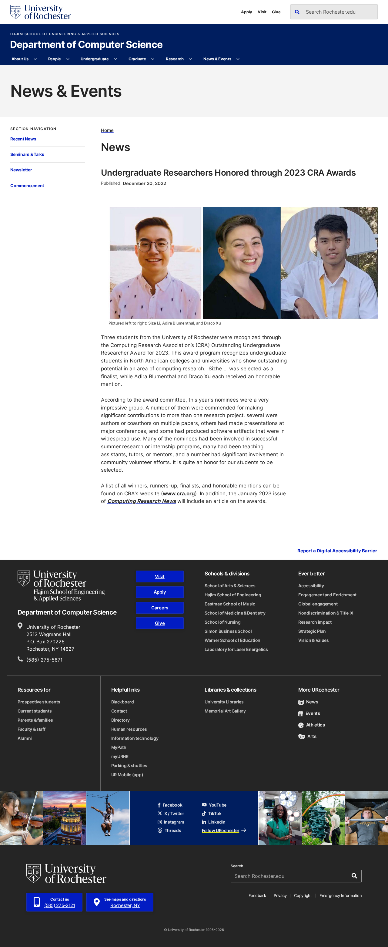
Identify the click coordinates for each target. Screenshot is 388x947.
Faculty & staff (31, 729)
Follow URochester (220, 830)
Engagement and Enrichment (327, 595)
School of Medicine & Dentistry (235, 613)
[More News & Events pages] (238, 59)
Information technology (135, 738)
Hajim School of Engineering (233, 595)
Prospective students (39, 702)
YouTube (217, 805)
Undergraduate (95, 59)
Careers (159, 608)
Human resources (129, 729)
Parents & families (35, 720)
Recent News (23, 139)
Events (313, 713)
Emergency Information (340, 895)
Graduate (137, 59)
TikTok (214, 813)
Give (276, 12)
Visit (262, 12)
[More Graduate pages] (153, 59)
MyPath (118, 747)
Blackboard (122, 702)
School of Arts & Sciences (230, 585)
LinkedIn (217, 822)
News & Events (217, 59)
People (54, 59)
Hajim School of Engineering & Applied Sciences (64, 34)
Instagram (174, 822)
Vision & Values (313, 640)
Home (107, 130)
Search (237, 866)
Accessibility (311, 585)
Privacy (280, 895)
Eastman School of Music (230, 604)
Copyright (303, 895)
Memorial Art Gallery (225, 711)
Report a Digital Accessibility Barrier (337, 551)
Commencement (27, 185)
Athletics (315, 725)
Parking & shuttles (129, 765)
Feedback (257, 895)
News (312, 702)
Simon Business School (228, 631)
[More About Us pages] (35, 59)
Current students (35, 711)
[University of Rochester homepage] (40, 12)
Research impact (315, 622)
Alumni (25, 738)
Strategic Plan (312, 631)
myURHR (120, 756)
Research (175, 59)
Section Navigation (33, 129)
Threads (173, 830)
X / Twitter (174, 813)
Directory (120, 720)
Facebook (172, 805)
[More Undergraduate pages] (116, 59)
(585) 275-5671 (44, 659)
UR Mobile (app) (127, 774)
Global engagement (317, 604)
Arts (311, 736)
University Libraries (224, 702)
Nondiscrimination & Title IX (325, 613)
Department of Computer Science (86, 45)
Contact (119, 711)
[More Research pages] (191, 59)
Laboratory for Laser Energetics (236, 649)
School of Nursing (222, 622)
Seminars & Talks (27, 154)
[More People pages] (68, 59)
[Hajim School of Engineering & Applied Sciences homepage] (61, 586)
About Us (20, 59)
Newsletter (21, 170)
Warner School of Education (232, 640)
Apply (246, 12)
